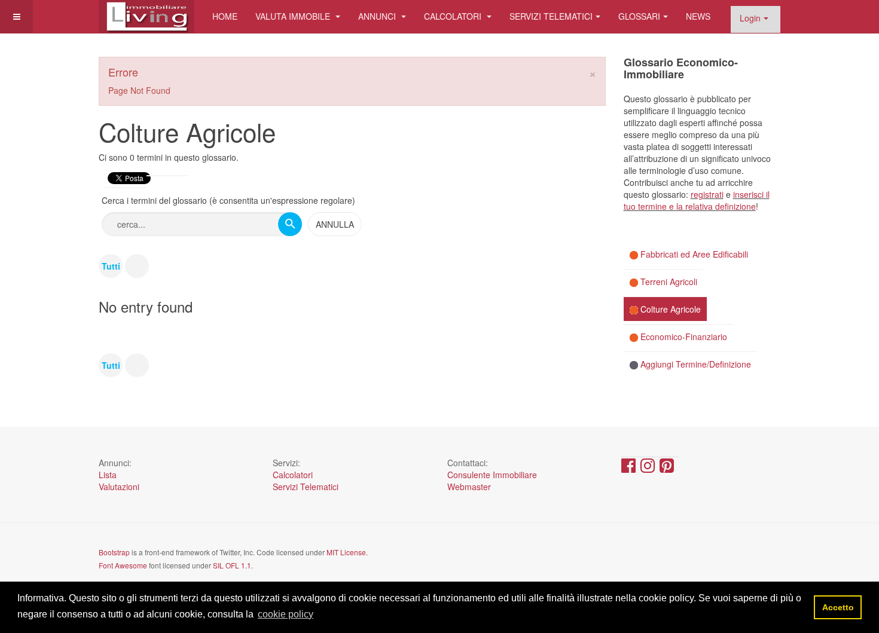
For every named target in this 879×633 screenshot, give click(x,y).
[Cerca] (290, 224)
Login (750, 18)
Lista (108, 475)
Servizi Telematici (305, 487)
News (698, 16)
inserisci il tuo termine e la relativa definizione (697, 200)
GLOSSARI (639, 16)
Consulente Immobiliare (492, 475)
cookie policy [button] (285, 614)
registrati (707, 194)
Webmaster (469, 487)
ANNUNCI (378, 16)
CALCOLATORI (454, 16)
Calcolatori (293, 475)
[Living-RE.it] (146, 16)
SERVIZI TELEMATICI (551, 16)
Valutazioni (119, 487)
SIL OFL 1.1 (232, 565)
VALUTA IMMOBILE (293, 16)
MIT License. (347, 552)
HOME (224, 16)
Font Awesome (123, 565)
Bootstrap (114, 552)
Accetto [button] (838, 607)
